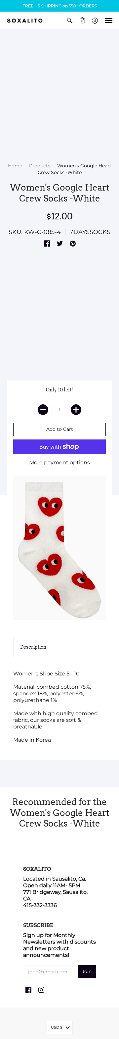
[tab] (33, 647)
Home (15, 166)
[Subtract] (43, 409)
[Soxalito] (25, 20)
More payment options (59, 462)
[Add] (76, 409)
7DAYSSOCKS (90, 232)
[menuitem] (69, 20)
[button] (69, 20)
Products (39, 166)
